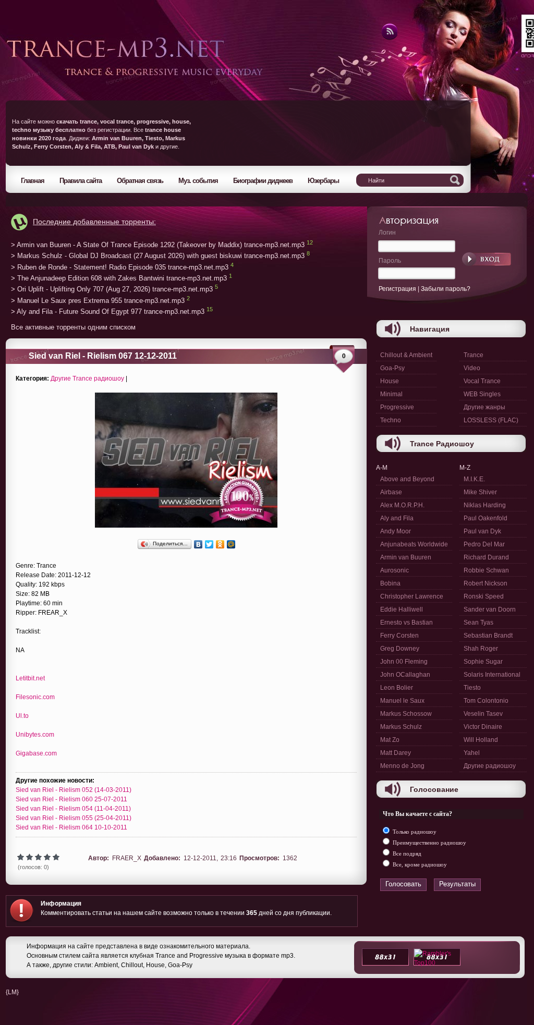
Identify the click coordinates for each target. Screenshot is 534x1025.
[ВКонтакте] (198, 544)
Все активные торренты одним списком (73, 327)
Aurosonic (394, 570)
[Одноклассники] (220, 544)
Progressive (397, 407)
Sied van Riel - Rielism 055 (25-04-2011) (73, 818)
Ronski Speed (484, 596)
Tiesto (472, 687)
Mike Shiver (480, 492)
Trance (473, 355)
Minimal (391, 394)
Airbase (391, 492)
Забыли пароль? (445, 288)
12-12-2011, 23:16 (210, 858)
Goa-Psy (392, 368)
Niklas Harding (485, 505)
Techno (390, 420)
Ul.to (22, 715)
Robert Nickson (485, 583)
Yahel (472, 752)
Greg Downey (399, 648)
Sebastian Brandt (488, 635)
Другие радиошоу (490, 766)
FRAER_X (126, 858)
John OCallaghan (405, 674)
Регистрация (397, 288)
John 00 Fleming (404, 661)
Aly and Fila (397, 518)
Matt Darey (395, 752)
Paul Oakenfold (485, 518)
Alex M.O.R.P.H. (402, 505)
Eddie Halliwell (401, 609)
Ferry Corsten (399, 635)
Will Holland (481, 739)
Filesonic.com (35, 697)
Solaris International (492, 674)
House (389, 381)
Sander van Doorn (490, 609)
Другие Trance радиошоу (87, 378)
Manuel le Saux (402, 700)
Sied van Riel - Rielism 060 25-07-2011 (71, 799)
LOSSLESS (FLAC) (491, 420)
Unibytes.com (35, 734)
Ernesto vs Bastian (406, 622)
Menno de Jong (402, 766)
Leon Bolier (396, 687)
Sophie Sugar (483, 661)
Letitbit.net (30, 678)
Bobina (390, 583)
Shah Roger (481, 648)
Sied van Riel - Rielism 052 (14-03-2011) (73, 790)
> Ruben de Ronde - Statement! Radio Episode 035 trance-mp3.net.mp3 (119, 267)
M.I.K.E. (474, 479)
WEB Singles (482, 394)
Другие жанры (484, 407)
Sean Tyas (478, 622)
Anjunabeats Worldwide (414, 544)
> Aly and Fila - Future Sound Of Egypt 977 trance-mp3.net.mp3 (107, 312)
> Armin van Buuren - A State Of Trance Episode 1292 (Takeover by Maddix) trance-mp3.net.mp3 (158, 245)
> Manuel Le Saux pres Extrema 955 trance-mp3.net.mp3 (98, 300)
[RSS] (388, 38)
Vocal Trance (482, 381)
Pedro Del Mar (484, 544)
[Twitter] (209, 544)
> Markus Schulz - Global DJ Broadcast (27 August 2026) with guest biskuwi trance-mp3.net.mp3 (158, 256)
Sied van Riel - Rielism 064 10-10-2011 (71, 827)
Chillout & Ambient (406, 355)
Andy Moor (395, 531)
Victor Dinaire (483, 726)
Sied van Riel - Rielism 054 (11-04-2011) (73, 808)
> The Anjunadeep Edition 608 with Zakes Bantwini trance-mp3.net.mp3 (119, 278)
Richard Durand (486, 557)
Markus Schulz (401, 726)
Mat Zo (389, 739)
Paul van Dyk (482, 531)
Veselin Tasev (483, 713)
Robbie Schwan (486, 570)
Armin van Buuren (405, 557)
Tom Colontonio (486, 700)
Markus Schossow (406, 713)
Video (472, 368)
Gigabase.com (36, 753)
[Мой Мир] (231, 544)
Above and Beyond (407, 479)
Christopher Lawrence (411, 596)
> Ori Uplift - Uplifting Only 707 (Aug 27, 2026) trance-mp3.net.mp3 (112, 290)
